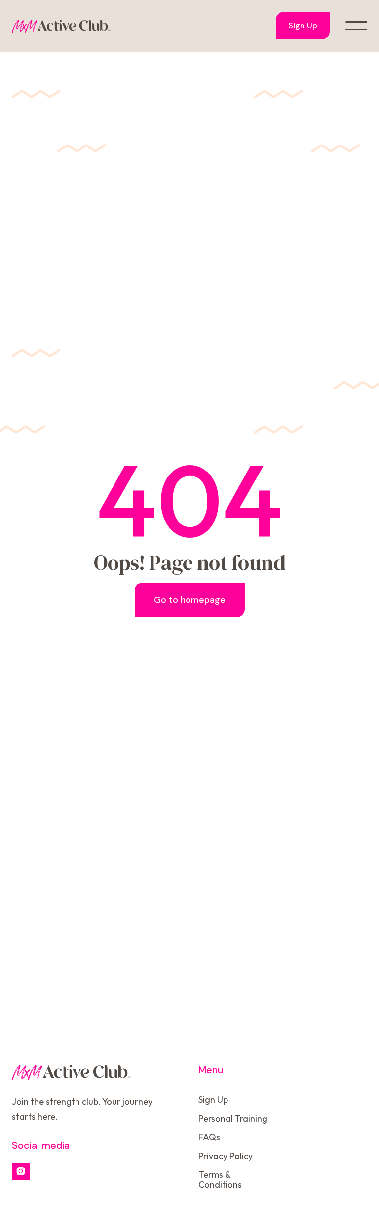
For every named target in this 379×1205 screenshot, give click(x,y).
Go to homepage (190, 600)
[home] (61, 25)
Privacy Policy (225, 1156)
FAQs (209, 1137)
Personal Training (232, 1118)
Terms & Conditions (220, 1179)
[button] (356, 25)
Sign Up (302, 25)
